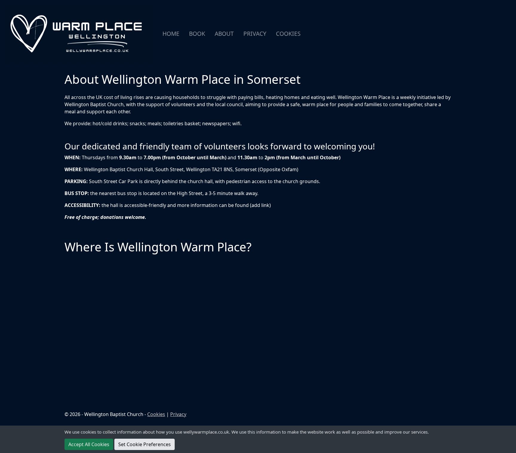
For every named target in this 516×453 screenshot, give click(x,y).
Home (170, 34)
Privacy (254, 34)
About (224, 34)
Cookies (288, 34)
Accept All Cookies (88, 444)
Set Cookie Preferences (144, 444)
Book (197, 34)
